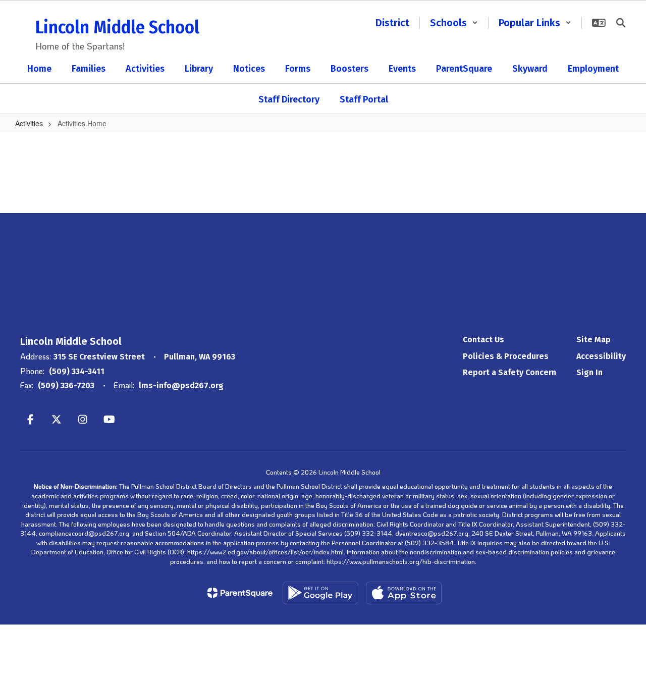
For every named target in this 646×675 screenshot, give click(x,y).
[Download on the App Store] (404, 593)
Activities (29, 123)
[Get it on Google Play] (320, 593)
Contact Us (483, 339)
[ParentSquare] (240, 592)
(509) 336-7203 (66, 385)
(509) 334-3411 (76, 371)
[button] (454, 23)
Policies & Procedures (506, 356)
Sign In (589, 372)
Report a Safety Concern (509, 372)
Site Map (593, 339)
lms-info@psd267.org (181, 385)
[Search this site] (621, 23)
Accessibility (601, 356)
